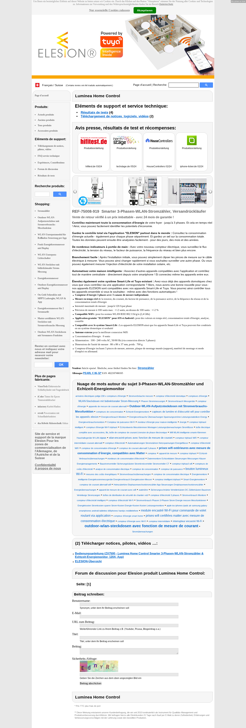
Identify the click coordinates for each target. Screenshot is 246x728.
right (210, 192)
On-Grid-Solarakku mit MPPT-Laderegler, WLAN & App (52, 298)
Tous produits (45, 125)
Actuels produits (46, 114)
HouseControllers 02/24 (159, 166)
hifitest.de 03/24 (94, 166)
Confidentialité (45, 465)
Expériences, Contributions (51, 162)
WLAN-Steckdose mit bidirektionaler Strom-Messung (49, 268)
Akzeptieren (145, 10)
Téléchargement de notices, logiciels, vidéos (115, 116)
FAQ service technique (49, 156)
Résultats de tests (46, 175)
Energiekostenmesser (48, 278)
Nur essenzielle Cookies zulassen (109, 10)
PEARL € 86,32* (92, 373)
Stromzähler (44, 211)
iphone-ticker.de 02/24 (191, 166)
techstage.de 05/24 (126, 166)
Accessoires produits (48, 130)
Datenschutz (166, 4)
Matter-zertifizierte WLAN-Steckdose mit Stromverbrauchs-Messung (51, 322)
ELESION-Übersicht (88, 561)
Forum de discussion (48, 169)
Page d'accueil (142, 84)
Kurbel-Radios (49, 406)
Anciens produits (46, 120)
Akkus (53, 423)
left (75, 192)
